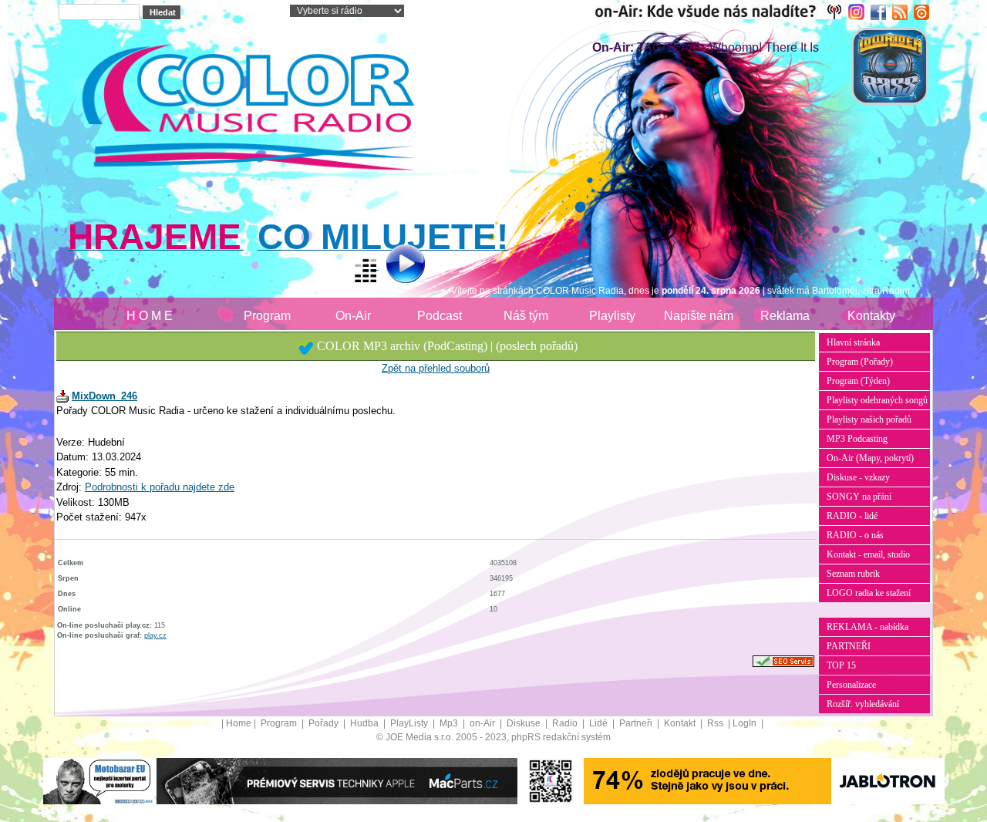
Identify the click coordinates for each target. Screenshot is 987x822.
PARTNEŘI (849, 646)
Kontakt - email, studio (868, 554)
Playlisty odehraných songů (877, 400)
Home (238, 723)
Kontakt (681, 723)
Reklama (785, 315)
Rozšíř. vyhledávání (863, 704)
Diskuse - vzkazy (858, 477)
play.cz (155, 635)
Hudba (365, 723)
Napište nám (698, 315)
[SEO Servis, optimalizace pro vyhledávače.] (783, 660)
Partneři (637, 723)
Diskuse (525, 723)
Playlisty (612, 315)
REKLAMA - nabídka (867, 627)
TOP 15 (841, 665)
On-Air (353, 315)
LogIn (746, 723)
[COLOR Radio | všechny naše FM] (721, 11)
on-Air (483, 723)
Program (267, 315)
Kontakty (871, 315)
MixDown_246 (104, 396)
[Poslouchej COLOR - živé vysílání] (393, 266)
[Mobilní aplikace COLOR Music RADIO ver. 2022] (550, 780)
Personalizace (851, 684)
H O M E (149, 315)
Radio (566, 723)
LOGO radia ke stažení (869, 593)
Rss (716, 723)
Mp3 (450, 723)
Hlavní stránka (853, 342)
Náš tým (526, 315)
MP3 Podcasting (857, 438)
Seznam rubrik (853, 573)
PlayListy (410, 723)
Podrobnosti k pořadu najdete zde (159, 487)
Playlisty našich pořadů (869, 419)
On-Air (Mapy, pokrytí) (870, 458)
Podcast (439, 315)
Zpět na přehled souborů (436, 368)
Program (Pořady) (860, 361)
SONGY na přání (859, 496)
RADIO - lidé (852, 515)
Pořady (324, 723)
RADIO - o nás (855, 535)
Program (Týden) (858, 381)
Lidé (599, 723)
